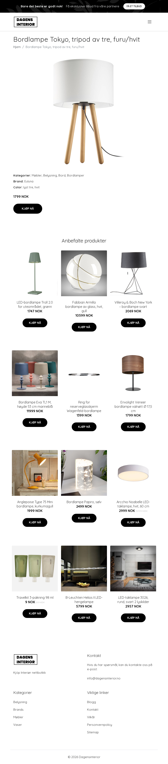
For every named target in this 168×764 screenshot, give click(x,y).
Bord (62, 175)
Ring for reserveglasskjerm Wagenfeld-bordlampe (84, 406)
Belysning (50, 175)
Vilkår (91, 717)
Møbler (37, 175)
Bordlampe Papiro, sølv (84, 502)
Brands (18, 710)
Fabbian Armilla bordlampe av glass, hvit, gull (84, 306)
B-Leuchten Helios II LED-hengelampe (84, 599)
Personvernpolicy (99, 725)
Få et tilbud (134, 6)
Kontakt (92, 710)
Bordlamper (75, 175)
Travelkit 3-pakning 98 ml (34, 597)
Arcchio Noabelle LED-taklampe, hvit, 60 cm (133, 504)
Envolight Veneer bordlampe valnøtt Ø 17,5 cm (133, 406)
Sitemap (93, 732)
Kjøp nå (28, 208)
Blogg (91, 702)
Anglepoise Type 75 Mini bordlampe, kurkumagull (35, 504)
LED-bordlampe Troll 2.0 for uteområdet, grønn (35, 304)
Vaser (17, 725)
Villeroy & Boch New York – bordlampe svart (133, 304)
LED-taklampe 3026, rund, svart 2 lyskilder (133, 599)
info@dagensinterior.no (103, 678)
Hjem (17, 47)
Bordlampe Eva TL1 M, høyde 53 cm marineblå (35, 404)
